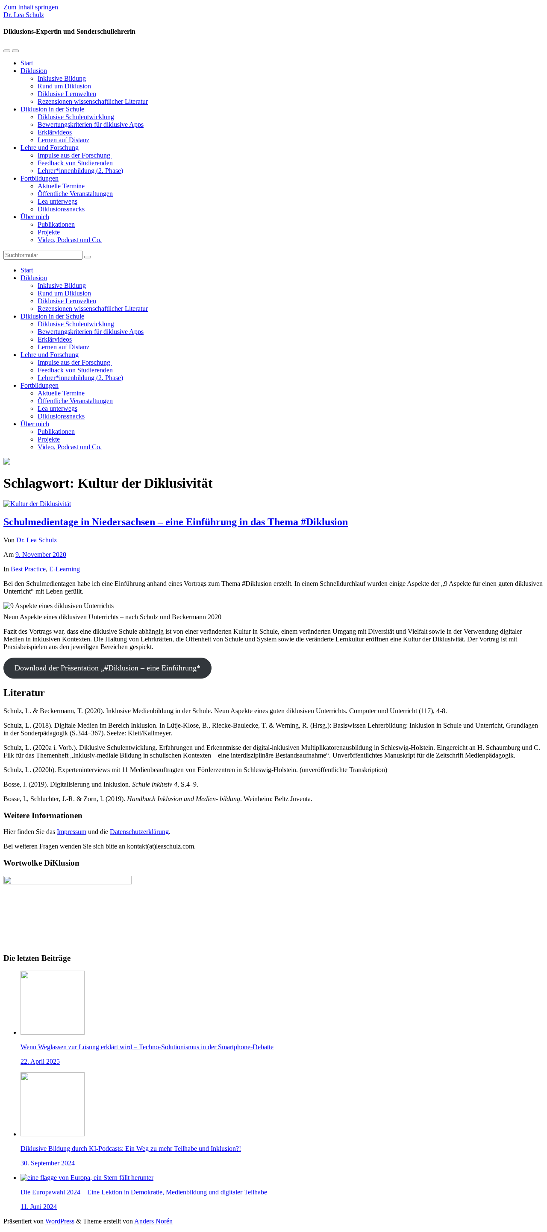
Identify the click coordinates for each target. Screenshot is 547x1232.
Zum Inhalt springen (30, 7)
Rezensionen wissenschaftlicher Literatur (93, 101)
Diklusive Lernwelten (67, 93)
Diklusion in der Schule (52, 109)
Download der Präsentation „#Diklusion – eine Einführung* (107, 668)
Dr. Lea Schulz (23, 14)
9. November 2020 (40, 554)
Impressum (71, 831)
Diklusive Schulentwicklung (76, 116)
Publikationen (56, 224)
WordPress (59, 1221)
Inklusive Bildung (62, 78)
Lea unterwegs (57, 201)
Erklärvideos (55, 132)
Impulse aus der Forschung (75, 155)
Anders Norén (153, 1221)
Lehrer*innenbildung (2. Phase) (80, 170)
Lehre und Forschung (50, 147)
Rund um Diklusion (64, 86)
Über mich (35, 216)
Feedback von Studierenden (75, 163)
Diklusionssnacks (61, 209)
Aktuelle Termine (61, 186)
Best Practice (28, 569)
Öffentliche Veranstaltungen (75, 193)
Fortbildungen (40, 178)
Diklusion (34, 70)
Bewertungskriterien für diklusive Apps (91, 124)
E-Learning (64, 569)
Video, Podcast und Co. (70, 239)
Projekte (49, 232)
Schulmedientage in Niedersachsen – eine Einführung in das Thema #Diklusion (175, 521)
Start (27, 63)
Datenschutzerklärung (139, 831)
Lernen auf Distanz (63, 139)
